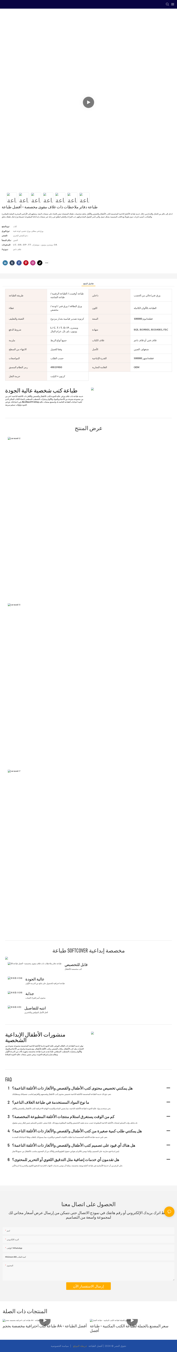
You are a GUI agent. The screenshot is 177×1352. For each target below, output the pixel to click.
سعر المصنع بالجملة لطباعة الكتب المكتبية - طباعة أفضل (129, 1328)
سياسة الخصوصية (60, 1345)
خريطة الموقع (80, 1345)
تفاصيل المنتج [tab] (88, 283)
